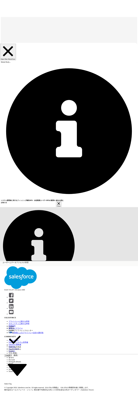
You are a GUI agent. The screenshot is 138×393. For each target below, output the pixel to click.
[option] (15, 327)
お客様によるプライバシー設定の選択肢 (27, 333)
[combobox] (17, 369)
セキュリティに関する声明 (19, 324)
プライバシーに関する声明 (19, 321)
